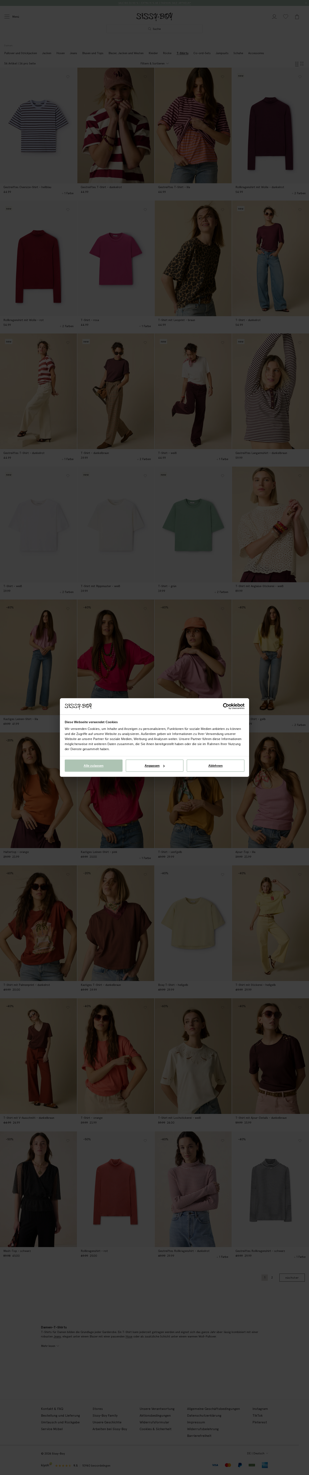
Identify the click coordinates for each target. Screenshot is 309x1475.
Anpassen (152, 765)
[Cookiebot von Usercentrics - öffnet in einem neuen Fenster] (226, 706)
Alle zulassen (93, 765)
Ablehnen (215, 765)
